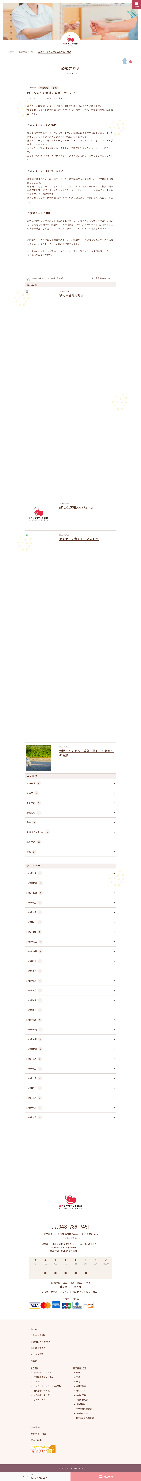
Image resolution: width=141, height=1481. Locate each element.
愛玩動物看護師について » (103, 278)
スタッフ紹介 (37, 1354)
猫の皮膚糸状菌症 (71, 295)
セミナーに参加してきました (79, 538)
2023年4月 (33, 1107)
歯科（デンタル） (37, 832)
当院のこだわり (38, 1348)
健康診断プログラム (42, 1372)
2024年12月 (33, 941)
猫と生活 (33, 841)
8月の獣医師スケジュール (76, 507)
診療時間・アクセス (40, 1341)
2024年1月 (33, 1019)
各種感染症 (81, 1386)
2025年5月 (33, 912)
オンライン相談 (38, 1433)
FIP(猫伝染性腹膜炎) (85, 1417)
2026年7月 (33, 873)
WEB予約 (35, 1427)
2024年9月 (33, 961)
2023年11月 (33, 1039)
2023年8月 (33, 1068)
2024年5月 (33, 990)
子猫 (30, 822)
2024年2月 (33, 1010)
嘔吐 (78, 1372)
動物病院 (44, 87)
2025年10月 (33, 892)
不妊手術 (32, 802)
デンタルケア (39, 1399)
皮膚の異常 (81, 1395)
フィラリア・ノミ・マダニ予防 (47, 1386)
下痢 (78, 1377)
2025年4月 (33, 922)
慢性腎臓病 (81, 1404)
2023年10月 (33, 1049)
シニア (31, 793)
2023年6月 (33, 1088)
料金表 (34, 1360)
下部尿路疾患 (82, 1399)
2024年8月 (33, 970)
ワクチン (38, 1381)
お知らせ (32, 783)
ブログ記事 (36, 1440)
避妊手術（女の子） (42, 1390)
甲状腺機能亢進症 (84, 1408)
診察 (55, 87)
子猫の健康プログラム (43, 1377)
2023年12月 (33, 1029)
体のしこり (81, 1390)
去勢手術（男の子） (42, 1395)
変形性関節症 (82, 1413)
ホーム (34, 1329)
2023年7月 (33, 1078)
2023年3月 (33, 1117)
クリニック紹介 (38, 1335)
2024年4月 (33, 1000)
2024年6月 (33, 980)
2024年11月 (33, 951)
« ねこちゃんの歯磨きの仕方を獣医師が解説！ (44, 279)
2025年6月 (33, 902)
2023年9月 (33, 1058)
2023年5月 (33, 1097)
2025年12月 (33, 883)
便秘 (78, 1381)
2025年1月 (33, 931)
